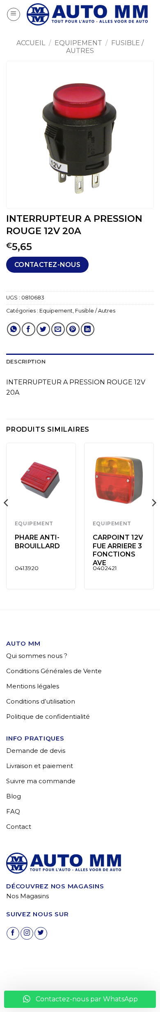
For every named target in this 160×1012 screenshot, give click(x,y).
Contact (18, 826)
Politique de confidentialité (48, 716)
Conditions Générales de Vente (54, 671)
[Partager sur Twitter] (43, 329)
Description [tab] (26, 362)
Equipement (78, 43)
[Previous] (6, 519)
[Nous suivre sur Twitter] (40, 933)
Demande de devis (35, 750)
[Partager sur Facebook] (28, 329)
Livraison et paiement (39, 766)
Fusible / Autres (95, 311)
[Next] (153, 519)
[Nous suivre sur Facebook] (13, 933)
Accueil (30, 43)
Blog (13, 796)
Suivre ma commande (40, 781)
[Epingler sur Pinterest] (73, 329)
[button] (13, 14)
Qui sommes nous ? (36, 656)
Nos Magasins (27, 896)
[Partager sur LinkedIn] (87, 329)
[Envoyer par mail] (58, 329)
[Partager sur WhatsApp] (14, 329)
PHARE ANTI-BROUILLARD (37, 542)
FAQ (13, 811)
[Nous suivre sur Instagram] (27, 933)
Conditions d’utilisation (40, 701)
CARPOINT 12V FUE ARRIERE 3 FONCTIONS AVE (118, 550)
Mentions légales (32, 686)
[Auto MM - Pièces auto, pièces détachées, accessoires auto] (87, 14)
